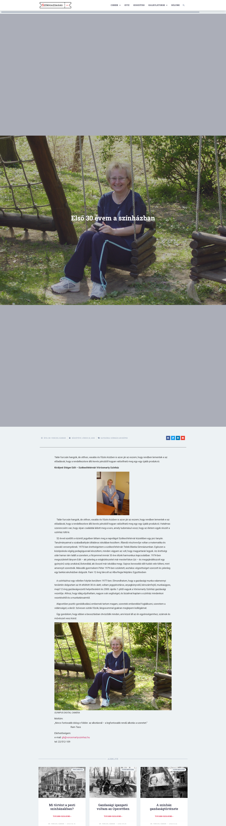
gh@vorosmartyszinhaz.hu (76, 737)
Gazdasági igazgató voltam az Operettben (113, 807)
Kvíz (127, 5)
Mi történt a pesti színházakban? (62, 807)
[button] (183, 5)
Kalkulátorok (156, 5)
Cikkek (114, 5)
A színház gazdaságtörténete (164, 807)
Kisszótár (139, 5)
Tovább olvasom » (62, 816)
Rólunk (175, 5)
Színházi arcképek (119, 438)
